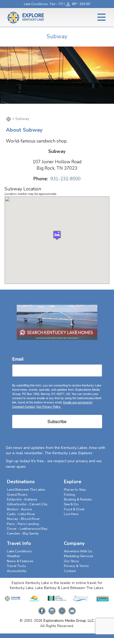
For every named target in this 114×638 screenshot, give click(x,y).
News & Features (20, 561)
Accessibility (17, 571)
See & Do (71, 504)
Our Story (71, 561)
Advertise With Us (78, 551)
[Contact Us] (72, 609)
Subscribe (57, 421)
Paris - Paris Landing (23, 524)
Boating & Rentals (78, 499)
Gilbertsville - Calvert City (27, 504)
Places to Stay (75, 489)
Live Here (71, 514)
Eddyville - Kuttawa (22, 499)
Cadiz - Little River (21, 514)
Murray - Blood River (23, 518)
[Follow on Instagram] (51, 609)
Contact (70, 571)
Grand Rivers (17, 494)
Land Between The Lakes (26, 489)
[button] (57, 235)
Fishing (69, 494)
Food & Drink (74, 509)
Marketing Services (78, 556)
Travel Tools (16, 566)
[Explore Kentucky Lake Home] (8, 118)
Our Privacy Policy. (48, 406)
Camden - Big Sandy (23, 533)
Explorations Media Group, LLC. (69, 620)
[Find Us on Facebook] (41, 609)
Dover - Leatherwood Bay (27, 528)
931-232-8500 (65, 179)
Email (17, 359)
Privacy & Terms (76, 566)
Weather (13, 556)
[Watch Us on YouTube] (62, 609)
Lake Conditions (36, 4)
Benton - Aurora (19, 509)
